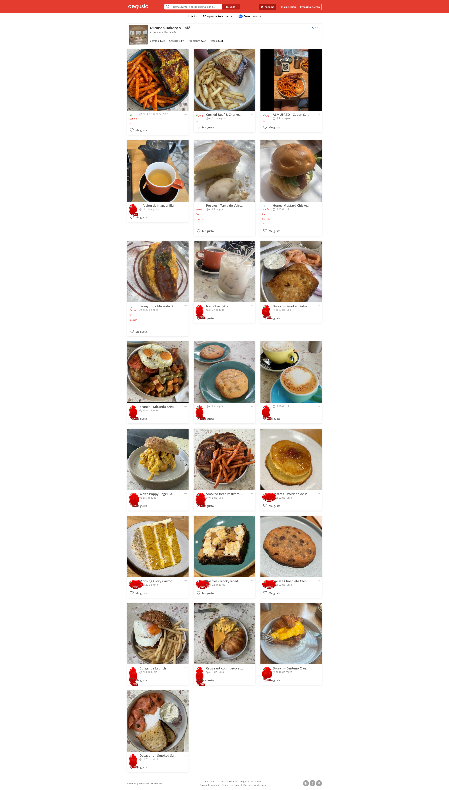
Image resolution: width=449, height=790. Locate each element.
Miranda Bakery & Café (170, 27)
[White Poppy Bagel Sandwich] (158, 459)
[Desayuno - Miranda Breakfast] (158, 271)
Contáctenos (210, 781)
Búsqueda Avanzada (217, 16)
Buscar (230, 7)
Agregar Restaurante (210, 785)
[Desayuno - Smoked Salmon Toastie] (158, 721)
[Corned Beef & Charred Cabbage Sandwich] (224, 80)
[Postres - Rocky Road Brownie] (224, 546)
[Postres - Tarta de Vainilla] (224, 171)
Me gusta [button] (141, 130)
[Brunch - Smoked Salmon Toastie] (291, 271)
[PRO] (133, 208)
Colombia (131, 783)
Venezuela (144, 783)
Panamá (269, 7)
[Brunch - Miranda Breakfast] (158, 372)
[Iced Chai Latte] (224, 271)
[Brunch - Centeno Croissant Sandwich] (291, 633)
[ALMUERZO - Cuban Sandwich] (291, 80)
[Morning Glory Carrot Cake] (158, 546)
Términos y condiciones (254, 785)
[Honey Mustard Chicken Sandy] (291, 171)
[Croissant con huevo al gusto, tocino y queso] (224, 633)
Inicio (192, 16)
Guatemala (156, 783)
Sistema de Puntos (231, 785)
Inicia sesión (288, 7)
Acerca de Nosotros (228, 781)
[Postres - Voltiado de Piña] (291, 459)
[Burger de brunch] (158, 633)
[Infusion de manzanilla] (158, 171)
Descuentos (250, 16)
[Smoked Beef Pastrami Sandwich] (224, 459)
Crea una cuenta (310, 7)
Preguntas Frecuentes (250, 781)
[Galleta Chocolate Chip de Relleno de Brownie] (291, 546)
